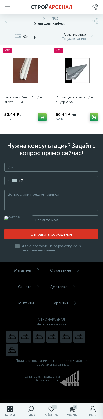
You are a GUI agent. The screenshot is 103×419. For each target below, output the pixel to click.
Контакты (25, 303)
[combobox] (14, 180)
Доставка (59, 286)
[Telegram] (52, 337)
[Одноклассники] (12, 350)
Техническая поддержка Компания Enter (41, 378)
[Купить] (42, 117)
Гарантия (60, 303)
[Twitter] (66, 337)
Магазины (23, 270)
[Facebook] (80, 337)
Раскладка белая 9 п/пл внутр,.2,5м (23, 99)
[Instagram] (39, 337)
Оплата (25, 286)
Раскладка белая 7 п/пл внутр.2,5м (75, 99)
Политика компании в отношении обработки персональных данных (52, 362)
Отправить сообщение (51, 234)
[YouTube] (26, 337)
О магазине (60, 270)
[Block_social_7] (12, 337)
